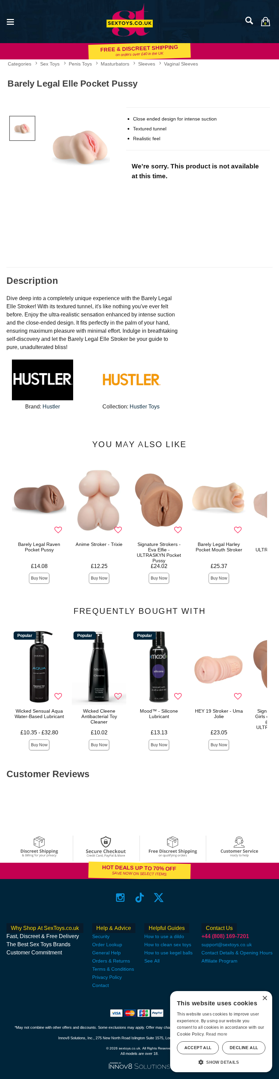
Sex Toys (50, 64)
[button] (10, 21)
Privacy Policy (107, 977)
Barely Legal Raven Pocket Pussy (39, 547)
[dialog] (221, 1031)
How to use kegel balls (168, 953)
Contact (100, 985)
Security (101, 936)
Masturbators (115, 64)
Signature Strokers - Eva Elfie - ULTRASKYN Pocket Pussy (159, 552)
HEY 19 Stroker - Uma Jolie (219, 713)
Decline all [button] (244, 1047)
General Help (106, 953)
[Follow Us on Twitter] (159, 897)
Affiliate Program (219, 961)
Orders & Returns (111, 961)
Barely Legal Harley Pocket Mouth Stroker (219, 547)
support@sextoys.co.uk (226, 944)
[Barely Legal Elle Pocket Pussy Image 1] (81, 146)
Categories (19, 64)
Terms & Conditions (113, 969)
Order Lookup (107, 944)
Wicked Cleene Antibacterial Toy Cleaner (99, 716)
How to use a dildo (164, 936)
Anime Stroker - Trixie (99, 544)
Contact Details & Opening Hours (237, 953)
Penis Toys (80, 64)
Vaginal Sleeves (181, 64)
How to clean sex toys (167, 944)
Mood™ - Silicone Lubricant (159, 713)
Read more (217, 1034)
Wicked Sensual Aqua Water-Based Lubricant (39, 713)
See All (152, 961)
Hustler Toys (145, 406)
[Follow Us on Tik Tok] (140, 897)
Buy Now (39, 578)
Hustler (51, 406)
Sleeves (146, 64)
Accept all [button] (198, 1047)
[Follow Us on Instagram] (120, 897)
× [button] (264, 998)
